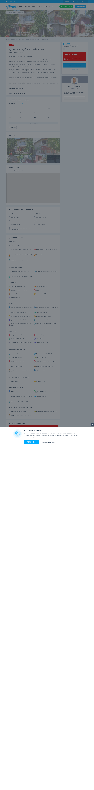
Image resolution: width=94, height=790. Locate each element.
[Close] (92, 424)
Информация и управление (48, 442)
